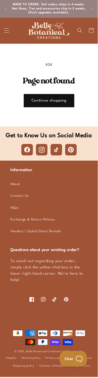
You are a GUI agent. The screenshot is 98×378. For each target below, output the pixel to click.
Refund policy (31, 358)
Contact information (53, 365)
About (15, 184)
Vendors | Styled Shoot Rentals (35, 231)
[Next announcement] (92, 8)
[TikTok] (56, 149)
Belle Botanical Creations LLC (46, 351)
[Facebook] (27, 149)
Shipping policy (23, 365)
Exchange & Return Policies (32, 219)
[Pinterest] (71, 149)
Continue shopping (49, 100)
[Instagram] (41, 149)
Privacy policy (55, 358)
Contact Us (19, 196)
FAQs (14, 208)
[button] (6, 30)
